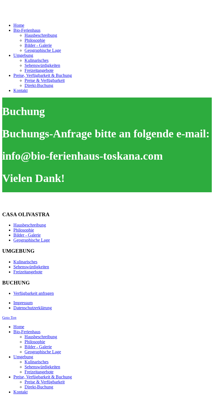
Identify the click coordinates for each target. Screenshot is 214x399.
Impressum (23, 302)
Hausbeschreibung (29, 225)
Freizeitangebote (27, 271)
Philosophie (23, 230)
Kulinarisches (25, 261)
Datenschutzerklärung (32, 307)
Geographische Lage (31, 240)
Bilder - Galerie (27, 235)
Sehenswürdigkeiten (31, 266)
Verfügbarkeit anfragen (33, 293)
